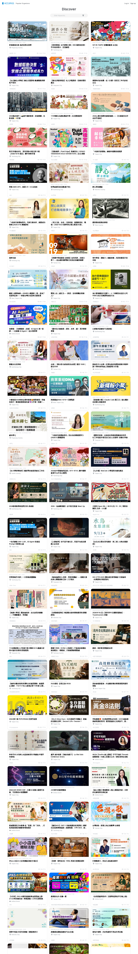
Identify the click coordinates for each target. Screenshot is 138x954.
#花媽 (53, 89)
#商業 (53, 408)
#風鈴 (11, 763)
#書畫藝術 (12, 621)
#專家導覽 (54, 337)
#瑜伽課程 (54, 585)
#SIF (94, 53)
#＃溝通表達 (96, 621)
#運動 (94, 266)
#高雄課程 (96, 408)
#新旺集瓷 (96, 940)
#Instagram (96, 763)
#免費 (53, 124)
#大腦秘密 (12, 231)
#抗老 (94, 692)
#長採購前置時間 (14, 692)
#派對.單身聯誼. (14, 408)
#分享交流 (96, 869)
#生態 (94, 550)
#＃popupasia (13, 727)
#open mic (96, 514)
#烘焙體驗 (54, 727)
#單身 (53, 869)
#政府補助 (54, 621)
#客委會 (11, 160)
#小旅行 (11, 266)
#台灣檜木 (96, 231)
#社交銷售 (96, 727)
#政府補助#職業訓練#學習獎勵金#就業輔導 (64, 905)
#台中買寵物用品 (56, 479)
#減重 (11, 834)
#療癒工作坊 (55, 656)
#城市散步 (54, 692)
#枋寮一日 (12, 53)
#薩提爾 (95, 905)
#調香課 (53, 53)
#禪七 (11, 443)
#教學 (11, 514)
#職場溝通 (96, 798)
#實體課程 (12, 89)
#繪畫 (53, 372)
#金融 (53, 514)
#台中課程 (54, 834)
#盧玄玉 (53, 301)
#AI (10, 195)
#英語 (53, 231)
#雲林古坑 (12, 479)
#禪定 (94, 195)
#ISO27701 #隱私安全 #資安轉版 (103, 585)
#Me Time (12, 585)
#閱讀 (94, 443)
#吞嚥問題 (96, 337)
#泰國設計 (96, 301)
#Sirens (53, 763)
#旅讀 (53, 266)
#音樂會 (11, 940)
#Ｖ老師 (95, 160)
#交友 (53, 550)
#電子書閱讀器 (97, 656)
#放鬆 (53, 940)
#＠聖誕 (53, 195)
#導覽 (11, 124)
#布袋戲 (95, 834)
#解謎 (94, 124)
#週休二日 (54, 443)
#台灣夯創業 (96, 372)
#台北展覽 (54, 160)
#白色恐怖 (12, 301)
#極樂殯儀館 (96, 89)
